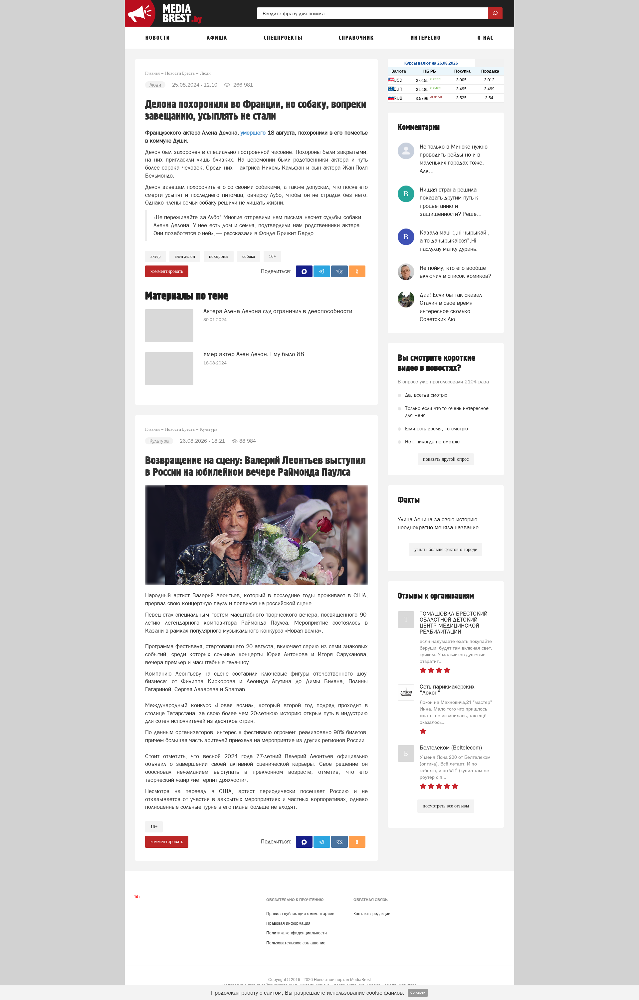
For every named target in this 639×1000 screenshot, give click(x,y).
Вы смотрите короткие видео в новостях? (436, 363)
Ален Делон (185, 256)
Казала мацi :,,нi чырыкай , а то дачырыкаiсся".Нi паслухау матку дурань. (455, 240)
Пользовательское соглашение (295, 943)
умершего (254, 132)
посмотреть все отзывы (446, 805)
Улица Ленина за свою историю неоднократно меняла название (438, 523)
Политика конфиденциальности (296, 933)
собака (248, 256)
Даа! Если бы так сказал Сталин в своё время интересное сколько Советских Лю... (451, 306)
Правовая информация (288, 923)
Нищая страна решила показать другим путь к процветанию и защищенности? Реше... (451, 201)
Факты (409, 500)
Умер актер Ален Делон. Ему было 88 (253, 353)
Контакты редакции (371, 913)
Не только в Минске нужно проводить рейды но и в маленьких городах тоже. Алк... (454, 158)
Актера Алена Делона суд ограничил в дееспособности (277, 310)
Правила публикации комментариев (300, 913)
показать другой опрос (446, 459)
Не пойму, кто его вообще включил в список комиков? (455, 271)
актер (155, 256)
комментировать (166, 271)
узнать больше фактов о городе (445, 549)
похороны (218, 256)
